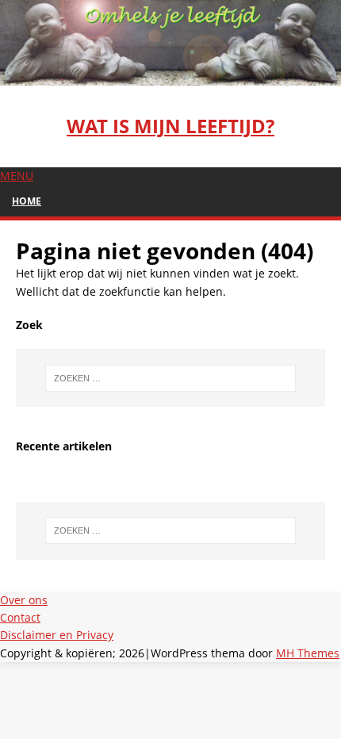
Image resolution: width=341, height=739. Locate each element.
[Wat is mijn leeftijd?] (170, 75)
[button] (16, 175)
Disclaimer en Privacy (56, 634)
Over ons (24, 599)
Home (26, 201)
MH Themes (307, 653)
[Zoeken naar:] (171, 378)
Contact (20, 617)
